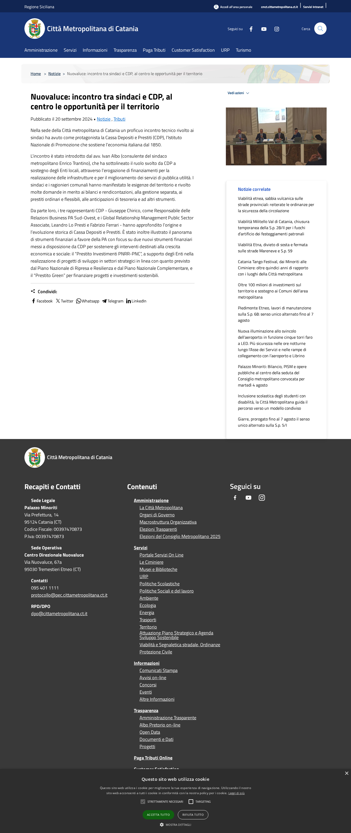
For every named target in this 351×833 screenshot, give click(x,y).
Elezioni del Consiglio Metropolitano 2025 (180, 536)
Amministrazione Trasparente (168, 717)
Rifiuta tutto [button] (193, 815)
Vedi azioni (236, 93)
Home (36, 73)
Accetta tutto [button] (158, 815)
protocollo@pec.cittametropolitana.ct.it (69, 595)
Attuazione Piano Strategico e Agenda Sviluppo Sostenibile (176, 635)
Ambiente (149, 598)
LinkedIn (139, 301)
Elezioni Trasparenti (158, 529)
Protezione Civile (156, 652)
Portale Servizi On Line (161, 555)
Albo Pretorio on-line (160, 725)
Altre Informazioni (157, 699)
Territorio (148, 627)
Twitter (67, 301)
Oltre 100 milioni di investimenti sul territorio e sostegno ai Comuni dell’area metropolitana (273, 291)
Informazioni (147, 663)
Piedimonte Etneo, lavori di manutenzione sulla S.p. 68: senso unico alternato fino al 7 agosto (275, 314)
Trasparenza (146, 710)
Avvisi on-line (153, 677)
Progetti (147, 746)
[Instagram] (275, 28)
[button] (165, 801)
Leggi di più (236, 793)
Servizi (140, 547)
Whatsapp (90, 301)
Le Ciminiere (151, 562)
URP (144, 576)
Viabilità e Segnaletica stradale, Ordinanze (180, 644)
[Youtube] (262, 28)
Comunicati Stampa (159, 670)
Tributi (119, 118)
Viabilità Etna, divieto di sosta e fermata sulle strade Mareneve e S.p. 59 (273, 247)
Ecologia (148, 605)
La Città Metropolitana (161, 507)
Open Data (150, 732)
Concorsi (148, 685)
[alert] (175, 801)
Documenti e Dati (156, 739)
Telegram (115, 301)
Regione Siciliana (39, 7)
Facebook (45, 301)
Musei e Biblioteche (158, 569)
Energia (147, 612)
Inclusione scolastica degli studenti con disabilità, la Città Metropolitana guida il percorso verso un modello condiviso (273, 402)
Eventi (146, 692)
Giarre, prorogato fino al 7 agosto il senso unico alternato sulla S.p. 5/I (274, 422)
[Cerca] (320, 28)
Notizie (54, 73)
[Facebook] (249, 28)
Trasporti (148, 619)
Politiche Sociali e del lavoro (167, 591)
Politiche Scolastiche (160, 583)
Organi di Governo (157, 515)
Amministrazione (151, 500)
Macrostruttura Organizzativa (168, 522)
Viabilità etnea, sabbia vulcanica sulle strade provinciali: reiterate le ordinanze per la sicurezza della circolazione (276, 204)
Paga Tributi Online (153, 757)
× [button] (346, 773)
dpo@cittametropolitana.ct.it (59, 613)
